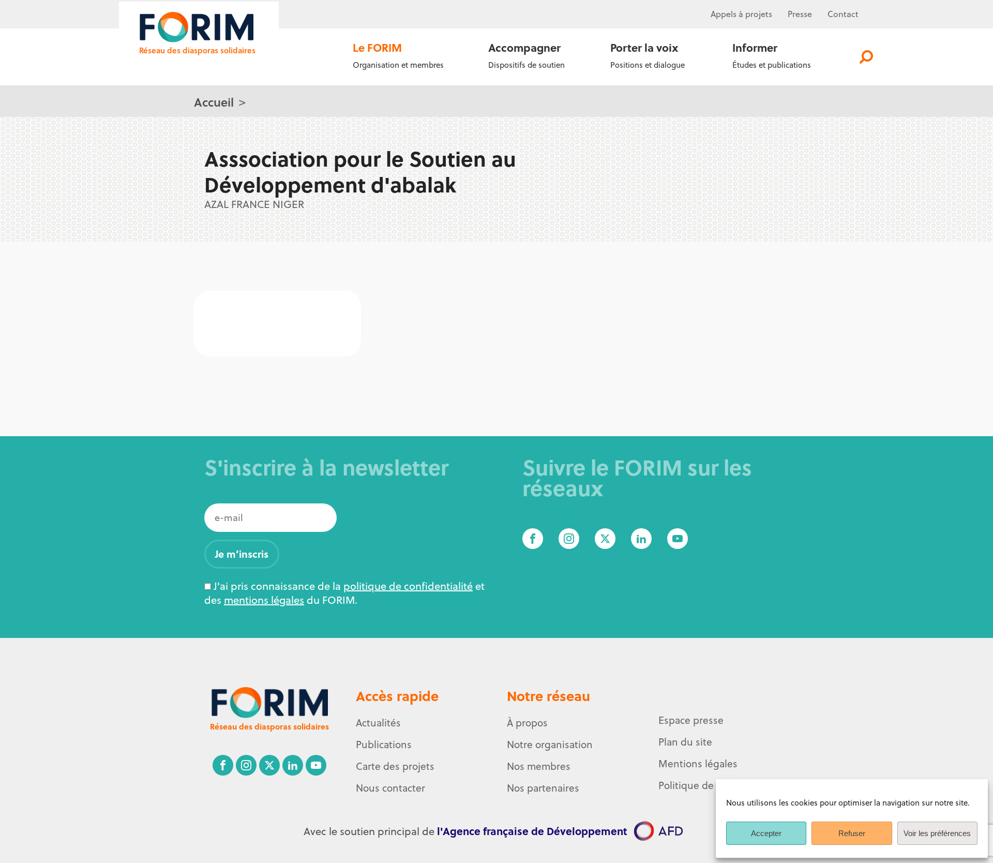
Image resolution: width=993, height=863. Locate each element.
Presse (800, 14)
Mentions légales (698, 763)
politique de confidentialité (408, 585)
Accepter (766, 833)
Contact (843, 14)
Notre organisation (550, 744)
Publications (384, 744)
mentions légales (264, 599)
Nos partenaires (543, 788)
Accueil (214, 102)
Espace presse (691, 720)
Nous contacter (390, 788)
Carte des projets (395, 766)
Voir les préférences (937, 833)
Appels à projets (741, 14)
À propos (527, 722)
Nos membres (538, 766)
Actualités (378, 722)
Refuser (851, 833)
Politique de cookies (704, 785)
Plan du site (685, 742)
